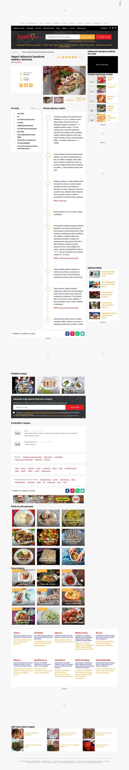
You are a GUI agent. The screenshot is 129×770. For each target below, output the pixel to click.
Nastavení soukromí (52, 762)
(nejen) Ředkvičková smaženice (31, 734)
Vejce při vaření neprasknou (69, 308)
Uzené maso (51, 482)
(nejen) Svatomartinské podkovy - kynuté (68, 734)
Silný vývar (63, 200)
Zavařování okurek (64, 46)
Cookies (43, 762)
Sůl (44, 482)
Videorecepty (81, 28)
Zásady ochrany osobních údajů (62, 415)
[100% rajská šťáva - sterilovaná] (89, 745)
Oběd (17, 471)
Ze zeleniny (46, 468)
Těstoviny (67, 45)
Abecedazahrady (103, 660)
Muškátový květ (20, 482)
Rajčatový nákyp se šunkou (110, 108)
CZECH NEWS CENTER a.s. (34, 761)
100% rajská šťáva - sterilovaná (102, 746)
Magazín (64, 28)
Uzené (38, 468)
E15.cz (65, 23)
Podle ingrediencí (89, 41)
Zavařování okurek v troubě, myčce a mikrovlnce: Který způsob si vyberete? (105, 671)
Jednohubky (58, 457)
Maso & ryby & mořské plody (24, 459)
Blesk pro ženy (33, 23)
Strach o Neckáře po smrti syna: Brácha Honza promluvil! (22, 642)
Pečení (37, 471)
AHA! (41, 23)
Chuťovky (38, 45)
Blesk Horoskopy (82, 660)
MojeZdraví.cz (97, 23)
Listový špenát (64, 479)
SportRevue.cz (40, 660)
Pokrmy (23, 468)
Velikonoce (38, 459)
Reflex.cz (72, 23)
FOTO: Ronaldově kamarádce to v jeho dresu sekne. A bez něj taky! (43, 671)
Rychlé (87, 45)
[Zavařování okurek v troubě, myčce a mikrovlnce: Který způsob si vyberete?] (105, 664)
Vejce (59, 482)
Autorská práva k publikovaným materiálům (64, 761)
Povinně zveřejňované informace (94, 762)
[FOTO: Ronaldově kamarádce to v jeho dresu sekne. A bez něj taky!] (44, 664)
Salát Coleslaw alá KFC (111, 118)
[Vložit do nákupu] (26, 85)
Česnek (55, 479)
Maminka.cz (56, 23)
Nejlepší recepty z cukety (104, 45)
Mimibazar (38, 633)
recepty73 (18, 62)
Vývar (65, 482)
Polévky (45, 45)
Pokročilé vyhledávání (76, 41)
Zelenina (47, 459)
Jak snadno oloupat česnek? (69, 258)
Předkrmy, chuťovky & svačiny (32, 457)
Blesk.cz (23, 23)
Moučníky (74, 45)
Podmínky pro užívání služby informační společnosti (89, 761)
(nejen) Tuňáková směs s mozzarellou (104, 734)
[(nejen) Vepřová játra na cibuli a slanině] (18, 745)
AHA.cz (17, 633)
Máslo (73, 479)
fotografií (70, 99)
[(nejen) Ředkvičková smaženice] (18, 733)
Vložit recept (104, 37)
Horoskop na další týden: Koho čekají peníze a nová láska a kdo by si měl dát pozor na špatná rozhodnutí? (84, 674)
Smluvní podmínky (49, 415)
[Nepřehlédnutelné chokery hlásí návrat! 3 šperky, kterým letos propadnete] (105, 637)
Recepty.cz (14, 52)
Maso (50, 45)
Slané (60, 468)
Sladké (92, 45)
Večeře (30, 471)
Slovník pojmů (46, 471)
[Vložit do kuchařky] (21, 85)
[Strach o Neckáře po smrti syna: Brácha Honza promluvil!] (23, 636)
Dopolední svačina (70, 468)
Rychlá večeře (29, 45)
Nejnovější (30, 28)
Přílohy (61, 45)
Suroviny (38, 28)
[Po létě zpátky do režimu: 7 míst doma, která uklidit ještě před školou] (44, 637)
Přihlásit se (104, 28)
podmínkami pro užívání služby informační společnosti (41, 412)
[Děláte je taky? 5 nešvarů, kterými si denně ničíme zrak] (64, 636)
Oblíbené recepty (18, 28)
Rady (58, 28)
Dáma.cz (47, 23)
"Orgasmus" (111, 87)
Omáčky (55, 45)
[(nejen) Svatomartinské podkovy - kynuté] (53, 733)
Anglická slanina (45, 479)
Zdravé (82, 45)
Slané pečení (48, 457)
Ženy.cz (88, 23)
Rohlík (39, 482)
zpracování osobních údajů (24, 414)
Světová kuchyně (48, 28)
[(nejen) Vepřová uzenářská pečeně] (53, 745)
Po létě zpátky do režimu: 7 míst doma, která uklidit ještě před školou (43, 643)
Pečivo (54, 468)
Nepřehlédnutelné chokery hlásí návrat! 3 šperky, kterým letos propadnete (105, 643)
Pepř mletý (30, 482)
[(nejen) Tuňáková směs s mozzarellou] (89, 733)
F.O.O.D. (72, 28)
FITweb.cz (80, 23)
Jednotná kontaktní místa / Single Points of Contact (71, 762)
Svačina (23, 471)
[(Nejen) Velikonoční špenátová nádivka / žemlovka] (64, 94)
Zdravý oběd (20, 45)
